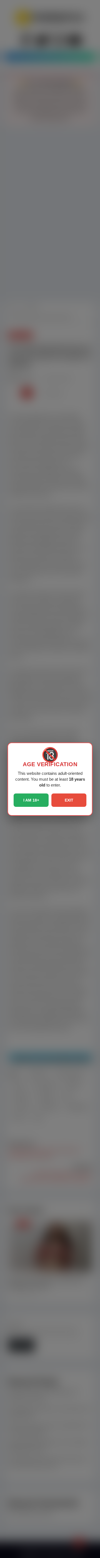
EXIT (69, 800)
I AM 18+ (31, 800)
